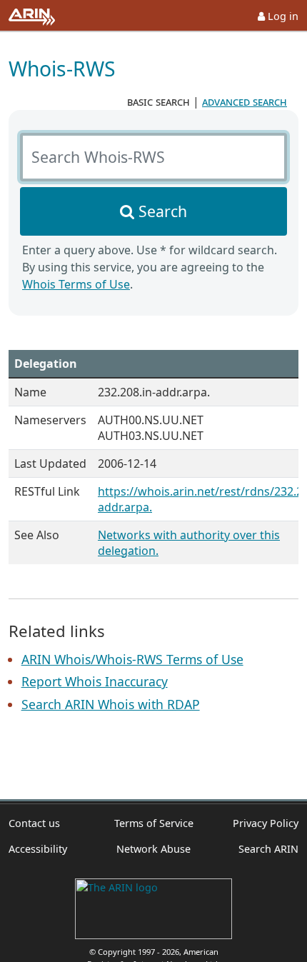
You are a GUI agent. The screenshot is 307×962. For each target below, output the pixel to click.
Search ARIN (268, 849)
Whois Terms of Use (76, 284)
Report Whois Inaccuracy (94, 681)
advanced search (244, 101)
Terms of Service (153, 823)
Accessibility (38, 849)
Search (163, 211)
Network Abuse (153, 849)
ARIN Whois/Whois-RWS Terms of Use (132, 659)
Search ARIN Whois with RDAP (110, 704)
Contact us (34, 823)
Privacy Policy (265, 823)
